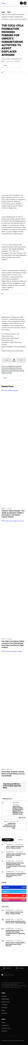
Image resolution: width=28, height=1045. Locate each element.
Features (4, 1007)
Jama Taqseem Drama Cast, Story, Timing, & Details (15, 847)
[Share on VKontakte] (16, 65)
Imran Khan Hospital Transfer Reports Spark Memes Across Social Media (13, 773)
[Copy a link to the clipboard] (19, 65)
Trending (4, 1005)
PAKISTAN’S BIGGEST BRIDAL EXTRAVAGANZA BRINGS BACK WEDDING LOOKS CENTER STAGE (18, 810)
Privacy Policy (6, 1028)
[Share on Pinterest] (14, 65)
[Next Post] (21, 825)
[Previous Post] (6, 806)
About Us (4, 1013)
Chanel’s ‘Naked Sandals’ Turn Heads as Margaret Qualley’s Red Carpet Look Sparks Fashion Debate (13, 514)
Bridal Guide (5, 999)
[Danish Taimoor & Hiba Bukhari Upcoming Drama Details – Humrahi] (3, 873)
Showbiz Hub (10, 844)
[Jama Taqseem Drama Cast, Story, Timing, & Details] (3, 846)
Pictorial (4, 996)
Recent (20, 840)
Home (3, 12)
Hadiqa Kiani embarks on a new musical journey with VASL (9, 825)
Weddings (15, 802)
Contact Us (5, 1025)
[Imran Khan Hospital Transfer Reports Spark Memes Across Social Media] (14, 708)
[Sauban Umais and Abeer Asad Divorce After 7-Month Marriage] (3, 853)
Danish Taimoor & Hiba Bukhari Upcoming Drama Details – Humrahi (16, 875)
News (8, 12)
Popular (7, 840)
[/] (21, 3)
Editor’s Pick (5, 1002)
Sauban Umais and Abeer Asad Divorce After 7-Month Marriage (15, 855)
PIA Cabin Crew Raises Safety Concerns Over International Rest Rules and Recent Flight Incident (13, 644)
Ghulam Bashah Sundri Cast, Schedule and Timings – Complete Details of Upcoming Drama (15, 865)
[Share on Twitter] (11, 65)
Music (6, 821)
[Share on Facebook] (8, 65)
